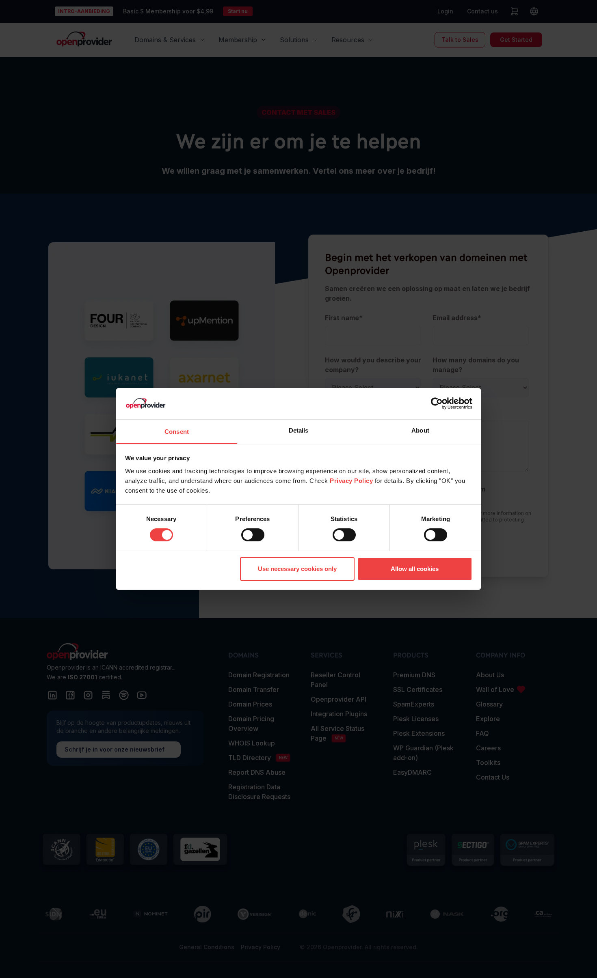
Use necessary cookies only (297, 568)
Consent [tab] (176, 431)
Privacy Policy (351, 480)
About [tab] (420, 430)
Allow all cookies (415, 568)
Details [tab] (299, 430)
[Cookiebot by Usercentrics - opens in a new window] (436, 403)
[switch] (252, 534)
